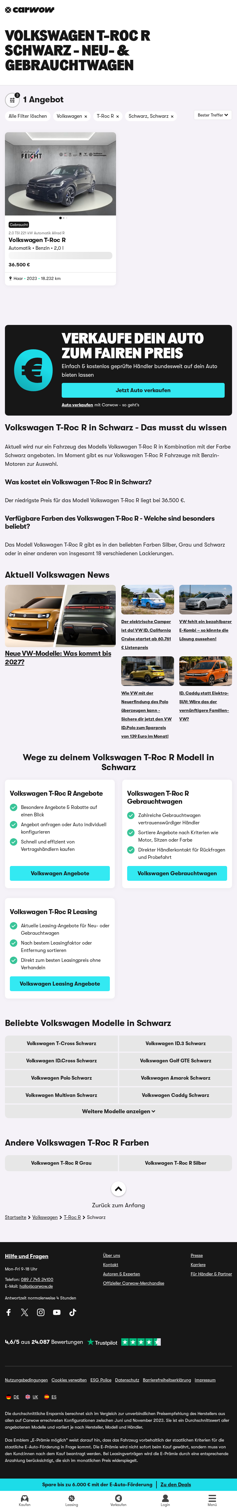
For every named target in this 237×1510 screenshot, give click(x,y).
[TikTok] (73, 1314)
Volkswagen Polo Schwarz (61, 1078)
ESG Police (100, 1379)
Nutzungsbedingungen (26, 1379)
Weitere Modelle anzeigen (117, 1111)
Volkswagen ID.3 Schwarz (176, 1043)
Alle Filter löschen (28, 116)
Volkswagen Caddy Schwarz (175, 1095)
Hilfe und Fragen (26, 1256)
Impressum (205, 1379)
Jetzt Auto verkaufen (143, 390)
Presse (197, 1255)
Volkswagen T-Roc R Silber (175, 1163)
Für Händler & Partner (211, 1273)
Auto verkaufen (77, 404)
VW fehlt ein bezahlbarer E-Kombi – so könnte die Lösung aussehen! (205, 630)
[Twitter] (25, 1314)
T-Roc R (72, 1217)
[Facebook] (9, 1314)
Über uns (111, 1255)
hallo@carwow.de (36, 1286)
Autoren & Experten (121, 1273)
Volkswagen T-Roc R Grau (61, 1163)
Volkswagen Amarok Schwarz (175, 1078)
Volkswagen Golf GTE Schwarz (175, 1061)
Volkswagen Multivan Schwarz (61, 1095)
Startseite (15, 1217)
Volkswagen (45, 1217)
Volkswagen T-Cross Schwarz (61, 1043)
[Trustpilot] (122, 1342)
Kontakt (110, 1264)
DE (16, 1396)
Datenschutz (127, 1379)
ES (54, 1396)
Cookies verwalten (69, 1379)
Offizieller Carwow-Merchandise (133, 1283)
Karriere (198, 1264)
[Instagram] (41, 1314)
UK (35, 1396)
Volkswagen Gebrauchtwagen (177, 873)
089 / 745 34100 (37, 1279)
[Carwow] (29, 10)
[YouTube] (57, 1314)
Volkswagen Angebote (60, 873)
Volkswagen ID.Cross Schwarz (61, 1061)
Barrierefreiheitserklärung (167, 1379)
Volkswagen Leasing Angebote (60, 984)
